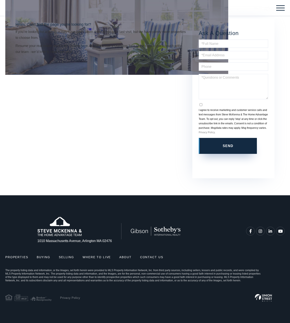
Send (228, 146)
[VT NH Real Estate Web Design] (263, 298)
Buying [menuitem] (43, 257)
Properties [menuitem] (16, 257)
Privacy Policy (207, 132)
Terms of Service (233, 162)
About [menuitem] (125, 257)
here (84, 46)
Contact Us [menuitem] (151, 257)
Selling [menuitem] (66, 257)
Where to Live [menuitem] (97, 257)
